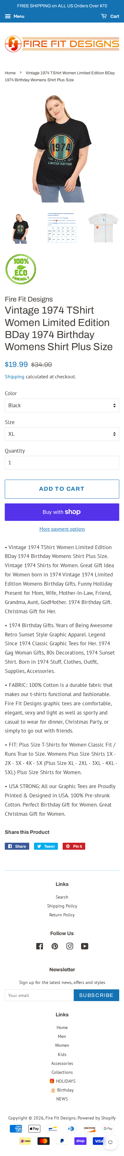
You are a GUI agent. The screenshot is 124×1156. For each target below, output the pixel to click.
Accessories (62, 1063)
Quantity (15, 450)
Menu (18, 16)
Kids (62, 1054)
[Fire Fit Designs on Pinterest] (54, 947)
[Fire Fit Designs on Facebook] (39, 947)
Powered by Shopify (97, 1118)
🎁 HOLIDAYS (62, 1081)
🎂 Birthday (62, 1090)
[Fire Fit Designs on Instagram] (69, 947)
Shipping (14, 376)
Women (62, 1045)
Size (10, 422)
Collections (62, 1072)
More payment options (62, 529)
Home (10, 73)
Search (62, 897)
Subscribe (96, 995)
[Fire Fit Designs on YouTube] (84, 947)
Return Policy (62, 915)
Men (62, 1036)
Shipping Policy (62, 906)
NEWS (62, 1099)
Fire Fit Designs (60, 1118)
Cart (114, 16)
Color (11, 393)
